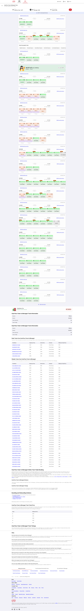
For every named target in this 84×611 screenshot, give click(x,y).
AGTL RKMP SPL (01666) (16, 459)
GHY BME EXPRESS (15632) (16, 372)
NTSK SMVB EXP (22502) (16, 440)
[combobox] (21, 9)
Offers (36, 587)
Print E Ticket (25, 587)
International (46, 597)
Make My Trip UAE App (29, 594)
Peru (42, 597)
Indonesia (16, 597)
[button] (31, 10)
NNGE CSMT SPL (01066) (16, 464)
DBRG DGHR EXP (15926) (16, 429)
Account (70, 1)
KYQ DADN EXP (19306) (16, 435)
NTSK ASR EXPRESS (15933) (16, 433)
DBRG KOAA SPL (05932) (16, 457)
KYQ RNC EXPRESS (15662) (16, 424)
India (12, 597)
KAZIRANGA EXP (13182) (16, 387)
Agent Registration (24, 584)
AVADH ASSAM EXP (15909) (16, 353)
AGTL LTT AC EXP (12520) (16, 370)
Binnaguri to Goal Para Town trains (22, 309)
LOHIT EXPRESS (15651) (16, 418)
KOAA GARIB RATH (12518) (16, 383)
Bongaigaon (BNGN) (16, 495)
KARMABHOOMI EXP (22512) (16, 442)
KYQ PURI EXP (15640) (16, 411)
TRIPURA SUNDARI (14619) (16, 394)
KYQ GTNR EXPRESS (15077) (17, 396)
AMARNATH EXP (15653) (16, 420)
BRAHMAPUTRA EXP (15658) (17, 351)
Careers (30, 584)
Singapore (21, 597)
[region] (42, 21)
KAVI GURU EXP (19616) (16, 374)
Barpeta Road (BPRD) (17, 497)
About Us (13, 584)
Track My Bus (14, 587)
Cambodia (34, 597)
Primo (43, 587)
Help (65, 1)
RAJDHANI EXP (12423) (16, 347)
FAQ (29, 587)
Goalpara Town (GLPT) (17, 498)
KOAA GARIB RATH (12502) (16, 365)
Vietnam (29, 597)
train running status (58, 476)
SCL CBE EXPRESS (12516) (16, 381)
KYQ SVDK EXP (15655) (16, 422)
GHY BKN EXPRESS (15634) (16, 407)
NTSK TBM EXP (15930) (16, 431)
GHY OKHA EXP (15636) (16, 409)
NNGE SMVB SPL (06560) (16, 453)
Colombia (38, 597)
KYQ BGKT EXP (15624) (16, 400)
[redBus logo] (13, 1)
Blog (39, 587)
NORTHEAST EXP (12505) (16, 349)
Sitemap (32, 587)
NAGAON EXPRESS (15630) (16, 405)
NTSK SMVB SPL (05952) (16, 466)
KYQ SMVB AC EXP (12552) (16, 385)
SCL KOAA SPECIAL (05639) (16, 376)
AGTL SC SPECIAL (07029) (16, 455)
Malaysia (25, 597)
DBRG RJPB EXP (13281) (16, 389)
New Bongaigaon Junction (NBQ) (19, 496)
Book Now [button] (69, 309)
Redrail (16, 594)
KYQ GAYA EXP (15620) (16, 398)
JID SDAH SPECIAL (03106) (16, 446)
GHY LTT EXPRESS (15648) (16, 416)
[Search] (70, 10)
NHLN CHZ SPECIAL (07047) (16, 451)
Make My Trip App (22, 594)
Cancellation (19, 587)
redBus (13, 594)
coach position (65, 476)
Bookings (59, 1)
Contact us (18, 584)
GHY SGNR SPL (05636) (16, 444)
